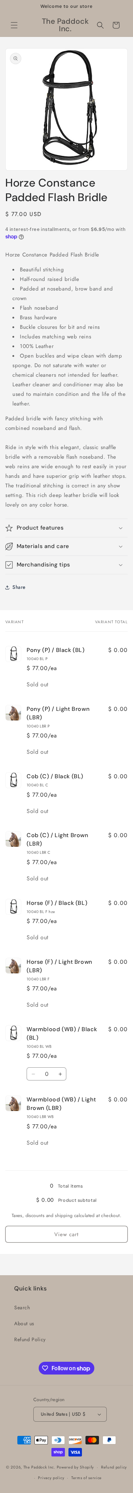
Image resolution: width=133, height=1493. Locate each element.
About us (24, 1323)
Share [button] (19, 587)
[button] (14, 25)
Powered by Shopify (75, 1467)
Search (22, 1307)
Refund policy (114, 1467)
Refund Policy (30, 1339)
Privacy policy (51, 1478)
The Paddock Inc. (39, 1467)
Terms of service (86, 1478)
